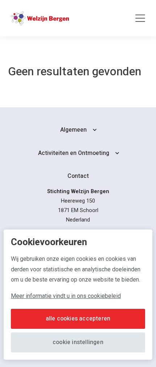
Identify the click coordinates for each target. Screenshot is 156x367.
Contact (78, 176)
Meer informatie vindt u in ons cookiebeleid (66, 295)
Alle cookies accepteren (78, 318)
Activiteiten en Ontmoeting (73, 153)
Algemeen (73, 129)
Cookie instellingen (78, 342)
